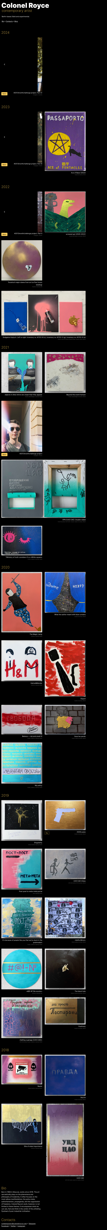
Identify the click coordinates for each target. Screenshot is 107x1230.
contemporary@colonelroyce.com (14, 1224)
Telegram (32, 1224)
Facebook (5, 1226)
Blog (16, 21)
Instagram (21, 1226)
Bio (3, 21)
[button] (4, 64)
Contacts (9, 21)
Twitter (13, 1226)
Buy (47, 833)
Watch (4, 94)
